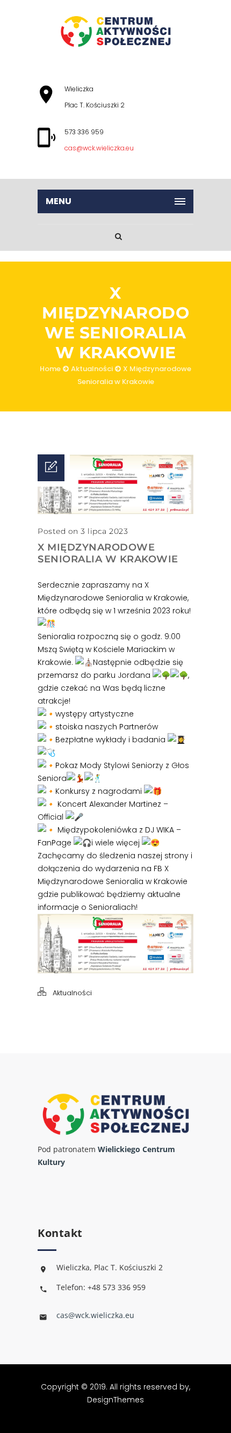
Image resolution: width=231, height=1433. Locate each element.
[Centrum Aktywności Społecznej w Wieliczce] (115, 31)
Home (50, 369)
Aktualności (92, 369)
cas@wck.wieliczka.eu (99, 148)
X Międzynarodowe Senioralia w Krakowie (108, 553)
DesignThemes (115, 1399)
